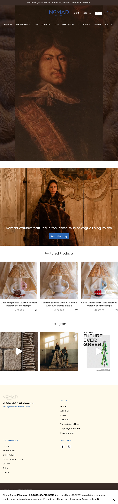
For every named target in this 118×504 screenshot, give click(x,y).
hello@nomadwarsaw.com (16, 406)
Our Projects (80, 13)
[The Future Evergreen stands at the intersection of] (99, 351)
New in (8, 24)
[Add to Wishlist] (36, 310)
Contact (64, 419)
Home (63, 406)
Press (63, 415)
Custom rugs (42, 24)
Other (97, 24)
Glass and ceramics (66, 24)
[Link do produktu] (18, 280)
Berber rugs (23, 24)
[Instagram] (69, 446)
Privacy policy (67, 433)
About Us (64, 410)
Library (86, 24)
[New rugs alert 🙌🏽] (19, 351)
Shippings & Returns (70, 428)
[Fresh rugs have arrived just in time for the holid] (59, 351)
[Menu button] (4, 13)
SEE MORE (19, 310)
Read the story (59, 236)
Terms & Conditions (70, 424)
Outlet (109, 24)
